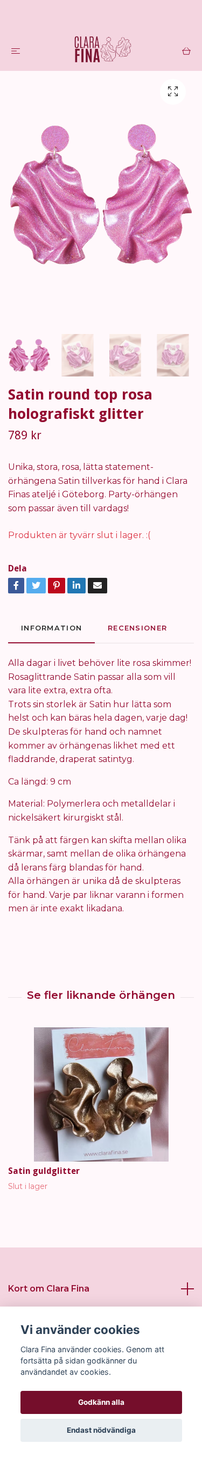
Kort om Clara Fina (48, 1288)
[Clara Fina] (103, 50)
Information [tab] (51, 628)
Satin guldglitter (44, 1171)
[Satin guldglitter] (101, 1094)
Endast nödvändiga (101, 1430)
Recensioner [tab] (137, 628)
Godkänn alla (101, 1402)
